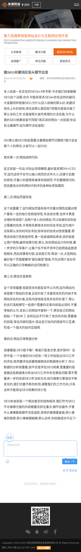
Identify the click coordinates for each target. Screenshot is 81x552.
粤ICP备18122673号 (18, 547)
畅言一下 (70, 461)
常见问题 (40, 61)
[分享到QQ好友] (37, 531)
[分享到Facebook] (55, 531)
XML (33, 547)
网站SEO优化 (65, 51)
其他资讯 (65, 61)
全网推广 (16, 61)
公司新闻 (16, 51)
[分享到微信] (28, 531)
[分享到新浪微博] (46, 531)
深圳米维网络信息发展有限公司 (42, 543)
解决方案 (40, 51)
